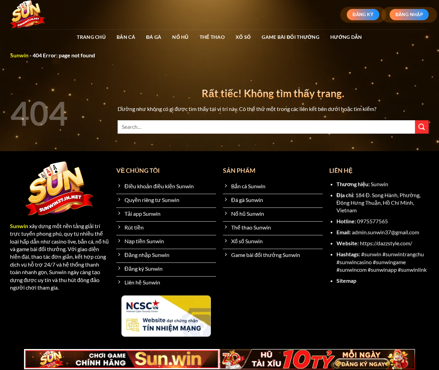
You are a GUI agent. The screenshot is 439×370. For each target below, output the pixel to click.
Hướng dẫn (346, 37)
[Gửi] (422, 127)
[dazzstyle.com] (40, 14)
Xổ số (243, 37)
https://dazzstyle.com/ (386, 243)
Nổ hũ (180, 37)
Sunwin (19, 55)
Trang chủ (91, 37)
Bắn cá (126, 37)
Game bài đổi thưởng (290, 37)
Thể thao (212, 37)
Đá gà (153, 37)
